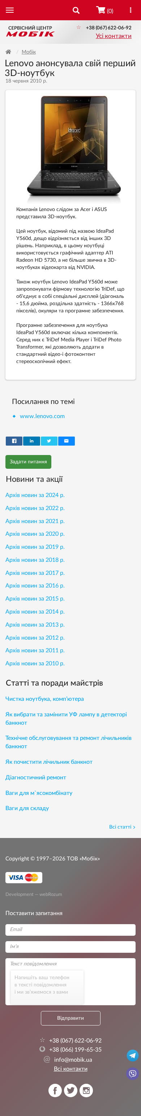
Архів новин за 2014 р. (35, 612)
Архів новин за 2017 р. (35, 573)
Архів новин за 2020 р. (35, 534)
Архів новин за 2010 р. (35, 663)
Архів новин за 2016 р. (35, 586)
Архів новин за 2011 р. (35, 650)
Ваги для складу (27, 808)
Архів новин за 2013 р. (35, 625)
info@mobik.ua (67, 1060)
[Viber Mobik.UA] (132, 1073)
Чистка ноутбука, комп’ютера (44, 699)
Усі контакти (114, 36)
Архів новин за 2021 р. (35, 521)
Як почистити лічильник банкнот (49, 762)
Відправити (70, 1018)
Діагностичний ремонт (35, 777)
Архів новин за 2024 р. (35, 495)
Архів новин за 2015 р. (35, 599)
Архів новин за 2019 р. (35, 547)
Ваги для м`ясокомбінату (38, 793)
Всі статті (120, 827)
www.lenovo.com (42, 416)
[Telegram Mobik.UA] (132, 1055)
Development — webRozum (33, 894)
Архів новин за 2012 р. (35, 638)
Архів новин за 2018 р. (35, 560)
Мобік (29, 52)
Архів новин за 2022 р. (35, 508)
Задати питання (28, 461)
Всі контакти (70, 1069)
